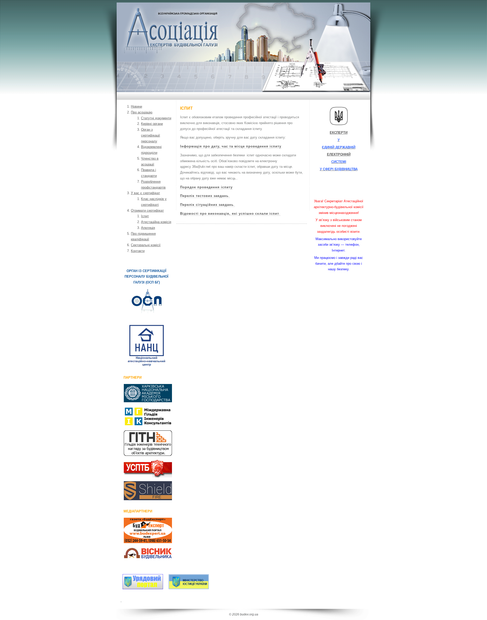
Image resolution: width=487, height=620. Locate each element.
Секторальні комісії (146, 245)
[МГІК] (142, 416)
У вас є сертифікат (145, 193)
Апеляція (148, 228)
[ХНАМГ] (142, 393)
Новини (136, 106)
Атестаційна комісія (156, 222)
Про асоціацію (141, 112)
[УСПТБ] (142, 468)
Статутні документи (156, 118)
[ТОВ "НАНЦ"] (146, 346)
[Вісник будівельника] (142, 554)
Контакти (138, 251)
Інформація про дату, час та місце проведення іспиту (230, 146)
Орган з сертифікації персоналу (150, 135)
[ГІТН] (142, 443)
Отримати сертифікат (147, 210)
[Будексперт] (142, 530)
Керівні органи (152, 124)
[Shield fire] (142, 490)
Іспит (145, 216)
